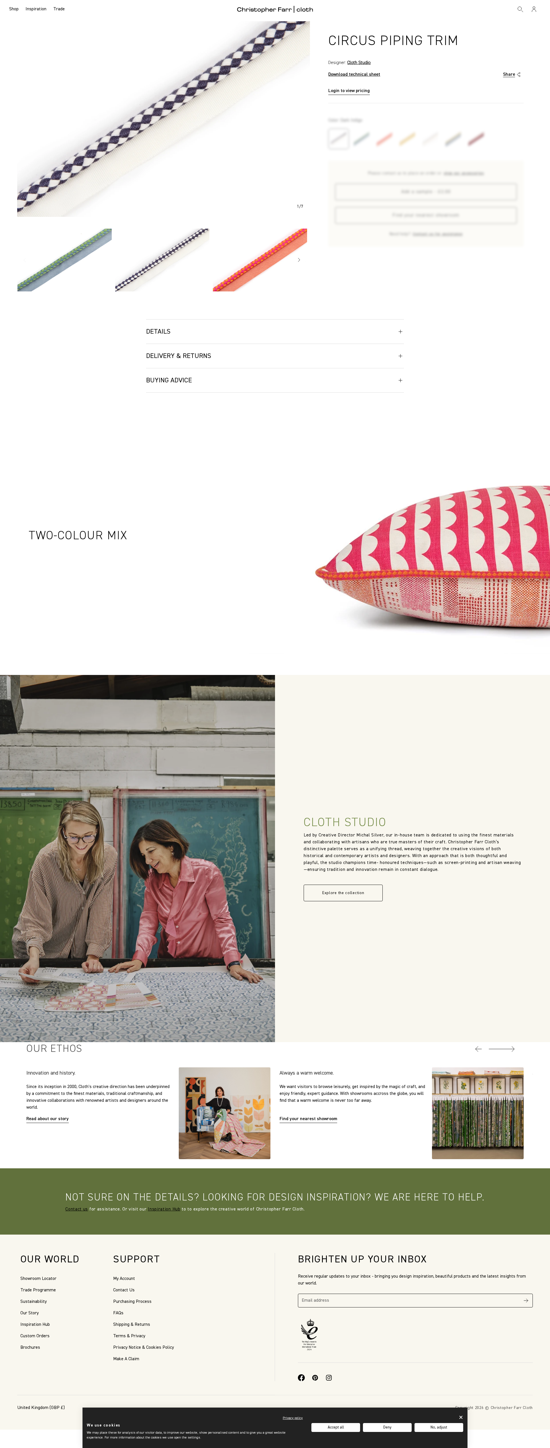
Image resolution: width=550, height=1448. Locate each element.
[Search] (520, 9)
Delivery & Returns (178, 356)
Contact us (76, 1209)
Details (158, 331)
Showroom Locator (38, 1278)
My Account (124, 1278)
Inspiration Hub (164, 1209)
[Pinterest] (315, 1377)
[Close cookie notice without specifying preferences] (461, 1417)
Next (299, 259)
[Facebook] (301, 1377)
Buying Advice (169, 380)
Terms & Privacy (129, 1336)
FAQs (118, 1313)
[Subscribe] (526, 1300)
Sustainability (33, 1301)
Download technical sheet (354, 74)
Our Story (29, 1313)
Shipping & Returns (131, 1324)
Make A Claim (126, 1359)
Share (509, 74)
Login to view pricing (349, 91)
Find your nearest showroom (425, 215)
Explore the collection (343, 893)
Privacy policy (293, 1418)
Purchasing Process (132, 1301)
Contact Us (124, 1290)
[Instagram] (328, 1377)
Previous (24, 259)
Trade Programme (38, 1290)
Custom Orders (35, 1336)
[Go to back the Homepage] (275, 9)
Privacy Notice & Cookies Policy (143, 1347)
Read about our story (47, 1119)
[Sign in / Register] (534, 9)
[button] (478, 1049)
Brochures (30, 1347)
